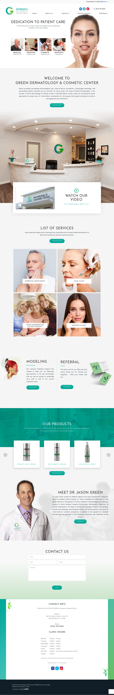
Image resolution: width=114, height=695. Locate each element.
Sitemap (27, 686)
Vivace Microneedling (35, 325)
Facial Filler (79, 281)
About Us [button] (48, 13)
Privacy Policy (21, 686)
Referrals (103, 13)
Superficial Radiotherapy (35, 281)
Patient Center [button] (84, 13)
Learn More (32, 387)
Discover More (57, 105)
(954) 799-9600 (100, 9)
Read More (80, 521)
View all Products (57, 473)
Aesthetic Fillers (79, 325)
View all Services (57, 241)
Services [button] (65, 13)
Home (34, 13)
